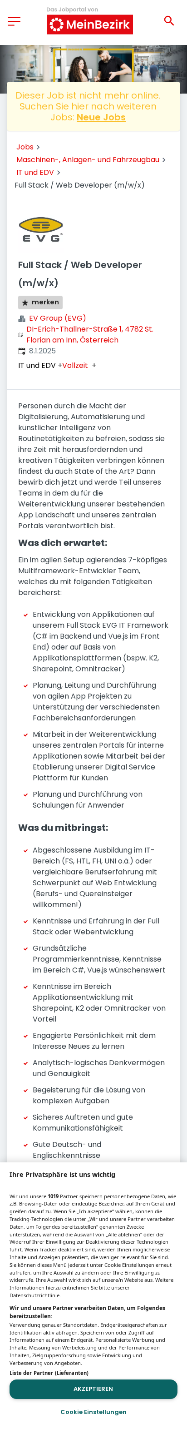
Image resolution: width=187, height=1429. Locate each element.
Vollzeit (75, 366)
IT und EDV (35, 172)
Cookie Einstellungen (93, 1412)
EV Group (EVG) (57, 318)
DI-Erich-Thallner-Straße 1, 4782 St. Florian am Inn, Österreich (89, 334)
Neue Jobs (101, 117)
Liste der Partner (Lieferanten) (49, 1372)
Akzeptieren (93, 1388)
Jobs (25, 147)
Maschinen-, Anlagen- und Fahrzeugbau (87, 159)
